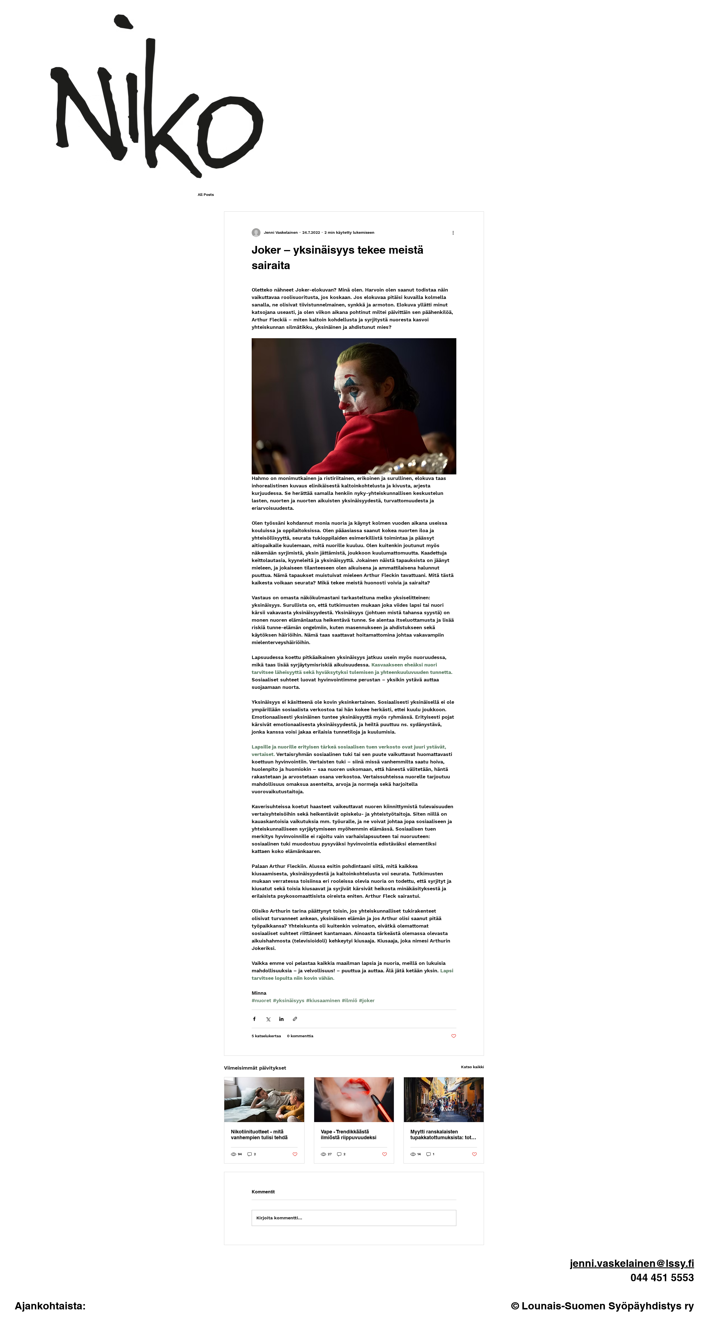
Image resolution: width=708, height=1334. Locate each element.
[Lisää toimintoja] (453, 232)
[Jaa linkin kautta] (295, 1018)
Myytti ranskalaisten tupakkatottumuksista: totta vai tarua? (443, 1134)
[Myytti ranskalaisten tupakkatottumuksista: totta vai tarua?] (444, 1099)
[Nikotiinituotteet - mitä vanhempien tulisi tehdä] (264, 1099)
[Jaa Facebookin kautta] (254, 1018)
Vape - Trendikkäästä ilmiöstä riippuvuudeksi (348, 1134)
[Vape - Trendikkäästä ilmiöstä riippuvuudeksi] (354, 1099)
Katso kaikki (472, 1067)
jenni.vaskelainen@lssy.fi (632, 1263)
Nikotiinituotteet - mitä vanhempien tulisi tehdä (259, 1134)
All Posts (206, 194)
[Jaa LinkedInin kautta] (281, 1018)
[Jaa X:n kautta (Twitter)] (267, 1018)
